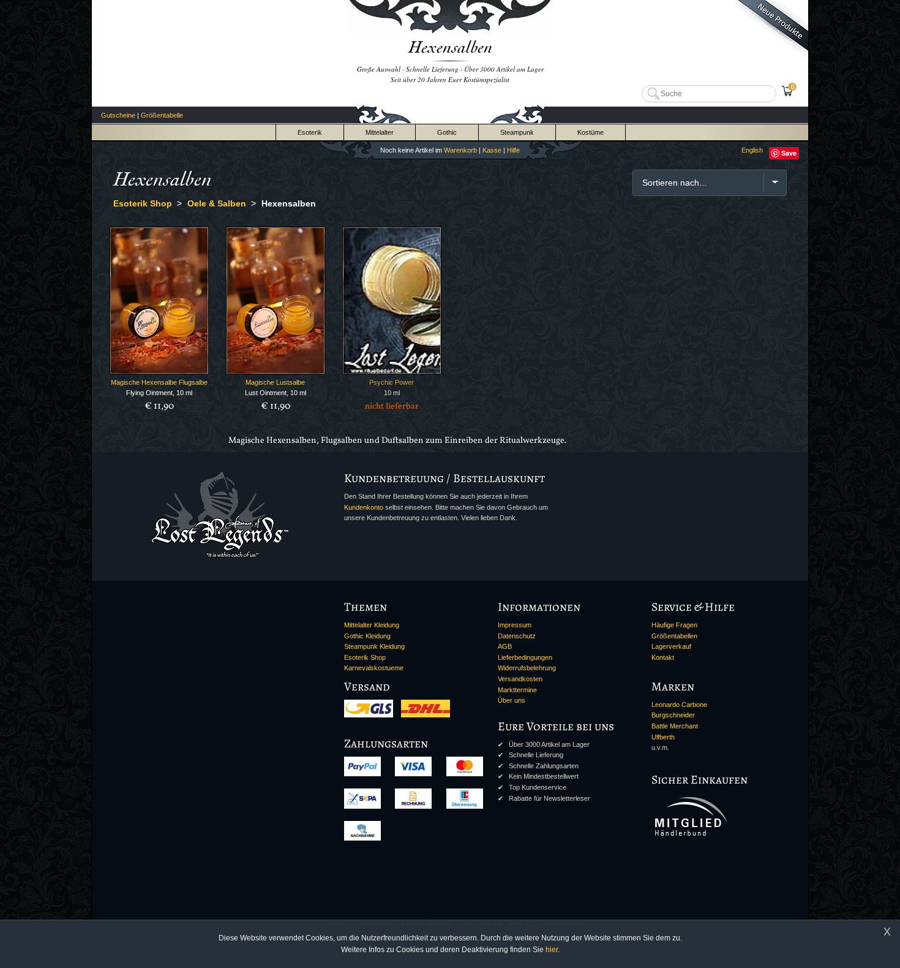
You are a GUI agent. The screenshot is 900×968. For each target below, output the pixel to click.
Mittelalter (380, 132)
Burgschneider (673, 715)
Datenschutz (517, 636)
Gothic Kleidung (367, 636)
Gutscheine (118, 115)
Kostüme (590, 132)
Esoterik (310, 132)
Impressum (514, 625)
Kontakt (662, 657)
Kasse (491, 150)
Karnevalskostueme (373, 667)
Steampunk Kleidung (374, 646)
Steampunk (517, 132)
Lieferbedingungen (525, 657)
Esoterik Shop (365, 657)
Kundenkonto (363, 507)
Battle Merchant (674, 726)
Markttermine (517, 690)
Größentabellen (674, 636)
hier (552, 949)
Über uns (511, 700)
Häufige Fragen (674, 625)
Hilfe (513, 150)
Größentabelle (162, 115)
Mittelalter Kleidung (371, 625)
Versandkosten (520, 679)
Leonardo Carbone (679, 704)
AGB (505, 646)
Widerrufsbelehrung (527, 667)
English (752, 150)
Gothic (447, 132)
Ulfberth (663, 737)
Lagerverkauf (671, 646)
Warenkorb (460, 150)
